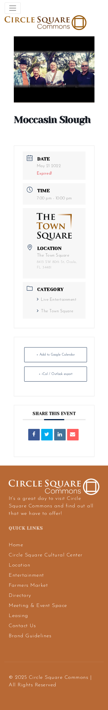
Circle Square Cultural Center (46, 555)
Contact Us (22, 626)
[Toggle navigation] (13, 8)
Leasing (18, 616)
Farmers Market (28, 585)
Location (19, 565)
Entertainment (26, 575)
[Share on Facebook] (34, 434)
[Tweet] (47, 434)
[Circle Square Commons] (45, 22)
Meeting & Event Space (38, 605)
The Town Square (57, 311)
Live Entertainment (58, 300)
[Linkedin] (60, 434)
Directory (20, 595)
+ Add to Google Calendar (55, 354)
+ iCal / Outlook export (56, 374)
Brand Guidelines (30, 636)
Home (16, 545)
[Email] (73, 434)
